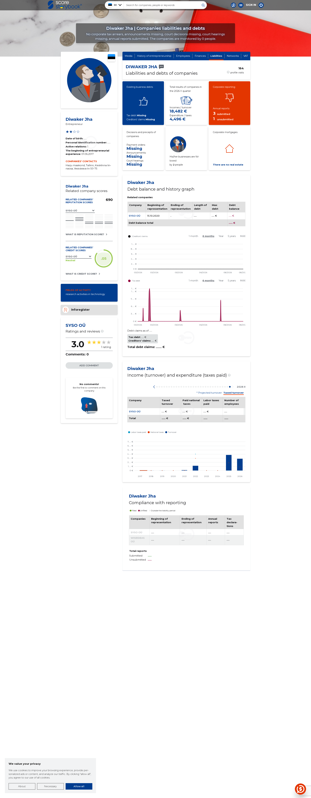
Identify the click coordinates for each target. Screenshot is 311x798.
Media (128, 55)
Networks (233, 55)
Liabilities (216, 55)
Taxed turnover (233, 392)
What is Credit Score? (81, 273)
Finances (200, 55)
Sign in (251, 5)
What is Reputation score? (85, 234)
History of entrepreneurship (154, 55)
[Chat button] (233, 5)
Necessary (50, 786)
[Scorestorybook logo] (65, 5)
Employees (183, 55)
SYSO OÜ (134, 215)
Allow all (79, 786)
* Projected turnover (209, 392)
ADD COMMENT (89, 365)
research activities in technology (85, 294)
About (22, 786)
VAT (245, 55)
